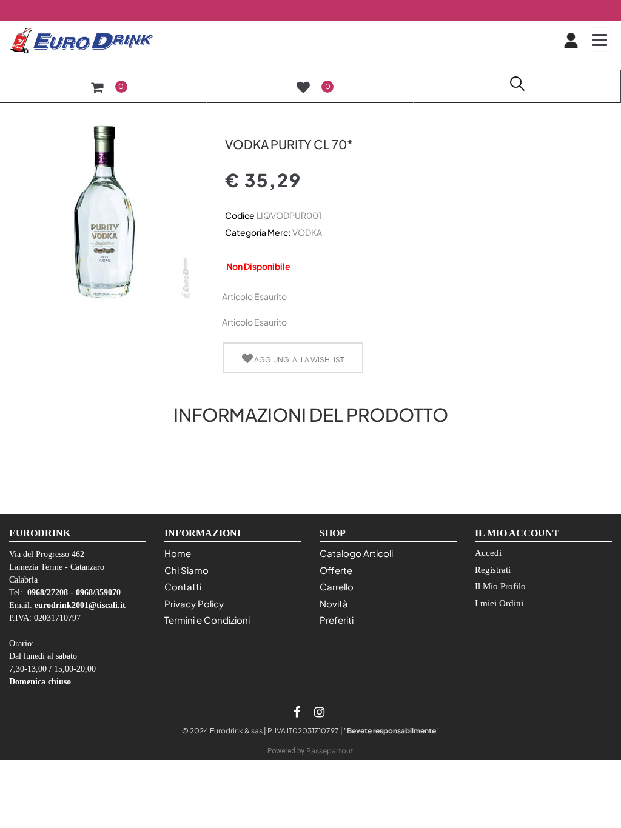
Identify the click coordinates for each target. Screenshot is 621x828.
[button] (103, 210)
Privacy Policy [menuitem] (194, 603)
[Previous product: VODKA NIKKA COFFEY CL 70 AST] (232, 123)
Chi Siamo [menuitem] (186, 570)
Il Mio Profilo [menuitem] (500, 586)
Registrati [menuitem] (493, 570)
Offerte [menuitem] (336, 570)
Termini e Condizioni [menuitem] (207, 620)
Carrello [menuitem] (337, 586)
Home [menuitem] (177, 553)
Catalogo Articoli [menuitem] (356, 553)
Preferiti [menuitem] (337, 620)
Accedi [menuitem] (488, 553)
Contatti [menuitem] (182, 586)
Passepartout (330, 750)
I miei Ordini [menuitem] (499, 603)
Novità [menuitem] (334, 603)
